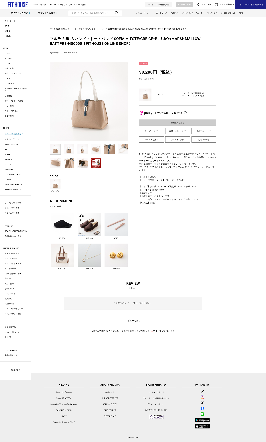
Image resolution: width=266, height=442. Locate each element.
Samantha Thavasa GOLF (64, 422)
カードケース (161, 13)
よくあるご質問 (177, 140)
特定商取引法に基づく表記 (156, 410)
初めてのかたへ (11, 258)
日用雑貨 (8, 96)
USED (7, 31)
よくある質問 (10, 268)
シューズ (8, 53)
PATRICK (8, 159)
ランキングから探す (13, 203)
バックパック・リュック (192, 13)
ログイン (151, 5)
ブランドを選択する (13, 134)
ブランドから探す (46, 13)
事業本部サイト (11, 355)
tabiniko (8, 36)
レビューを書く (133, 320)
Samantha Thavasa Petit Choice (63, 404)
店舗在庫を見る (177, 123)
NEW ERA (9, 169)
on (6, 149)
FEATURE (9, 226)
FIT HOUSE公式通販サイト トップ (63, 29)
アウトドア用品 (11, 111)
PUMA (7, 154)
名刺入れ (174, 13)
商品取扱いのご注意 (13, 236)
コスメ (7, 78)
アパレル (8, 58)
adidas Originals (228, 13)
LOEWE (8, 179)
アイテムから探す (19, 13)
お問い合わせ (203, 140)
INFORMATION (11, 350)
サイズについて (151, 131)
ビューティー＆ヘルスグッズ (16, 89)
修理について (10, 289)
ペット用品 (9, 106)
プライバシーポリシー (14, 309)
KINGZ (63, 416)
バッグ (7, 63)
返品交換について (203, 131)
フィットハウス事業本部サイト (251, 5)
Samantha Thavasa (64, 392)
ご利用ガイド (10, 294)
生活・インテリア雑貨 (14, 101)
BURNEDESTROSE (110, 398)
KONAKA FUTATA (110, 404)
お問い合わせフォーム (14, 273)
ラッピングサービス (13, 263)
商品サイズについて (13, 278)
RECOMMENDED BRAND (16, 231)
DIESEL (8, 164)
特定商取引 (9, 304)
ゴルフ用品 (9, 116)
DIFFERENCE (110, 416)
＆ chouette (110, 392)
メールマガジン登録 (13, 314)
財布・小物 (9, 68)
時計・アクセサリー (13, 73)
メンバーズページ (184, 5)
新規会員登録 (163, 5)
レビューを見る (151, 140)
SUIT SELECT (110, 410)
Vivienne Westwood (13, 189)
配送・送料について (177, 131)
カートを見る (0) (227, 4)
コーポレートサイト (156, 392)
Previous (47, 101)
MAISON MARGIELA (13, 185)
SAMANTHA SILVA (64, 410)
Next (130, 101)
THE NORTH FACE (13, 174)
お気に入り (206, 4)
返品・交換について (13, 284)
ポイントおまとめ (12, 253)
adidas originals (11, 144)
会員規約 (8, 299)
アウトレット (10, 21)
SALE (7, 26)
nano (241, 13)
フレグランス (212, 13)
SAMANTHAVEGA (63, 398)
